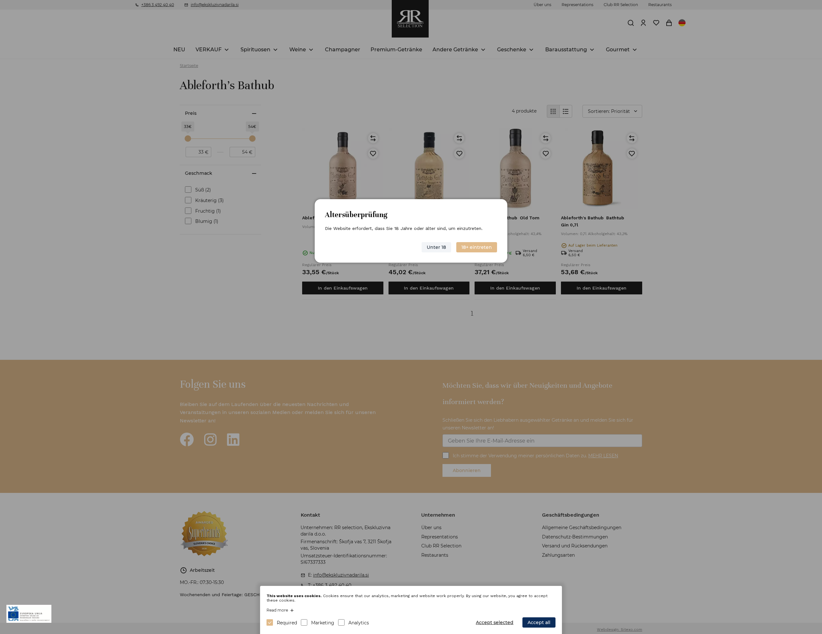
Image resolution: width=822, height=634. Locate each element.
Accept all (539, 622)
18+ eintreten (476, 247)
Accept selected (494, 622)
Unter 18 (436, 247)
